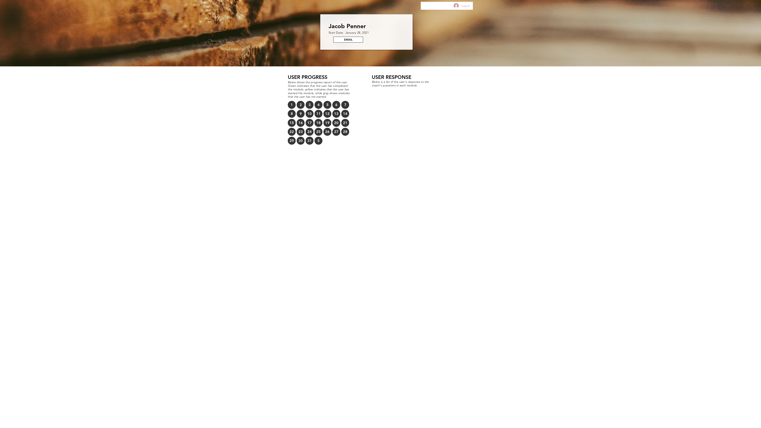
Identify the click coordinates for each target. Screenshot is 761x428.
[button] (292, 105)
